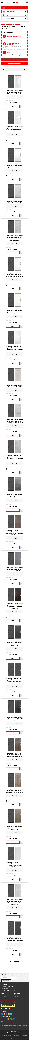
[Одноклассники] (4, 1014)
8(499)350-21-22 (6, 988)
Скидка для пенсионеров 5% (14, 36)
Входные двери (5, 994)
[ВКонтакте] (2, 1014)
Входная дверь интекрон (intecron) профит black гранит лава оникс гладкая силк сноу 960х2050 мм (14, 165)
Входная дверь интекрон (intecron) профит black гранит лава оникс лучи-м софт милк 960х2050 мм (14, 274)
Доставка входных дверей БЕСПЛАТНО (13, 43)
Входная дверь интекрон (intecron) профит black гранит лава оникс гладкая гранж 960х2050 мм (14, 754)
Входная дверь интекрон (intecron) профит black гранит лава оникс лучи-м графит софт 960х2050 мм (14, 569)
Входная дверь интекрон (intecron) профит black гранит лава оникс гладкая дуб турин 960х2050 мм (14, 790)
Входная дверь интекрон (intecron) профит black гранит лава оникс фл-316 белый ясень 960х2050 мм (14, 201)
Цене (3, 69)
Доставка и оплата (18, 994)
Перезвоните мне (8, 1002)
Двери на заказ (5, 998)
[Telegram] (11, 1014)
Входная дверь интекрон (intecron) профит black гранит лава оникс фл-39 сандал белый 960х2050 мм (14, 421)
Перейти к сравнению (14, 63)
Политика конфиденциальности (14, 1033)
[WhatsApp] (9, 1014)
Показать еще (14, 961)
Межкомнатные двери (6, 996)
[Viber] (6, 1014)
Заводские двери (16, 55)
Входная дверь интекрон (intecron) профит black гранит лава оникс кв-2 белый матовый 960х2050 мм (14, 92)
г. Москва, (8, 986)
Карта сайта (17, 998)
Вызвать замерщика (8, 1005)
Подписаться (6, 980)
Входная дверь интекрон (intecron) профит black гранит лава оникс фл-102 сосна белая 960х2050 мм (14, 385)
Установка (16, 996)
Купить (12, 106)
